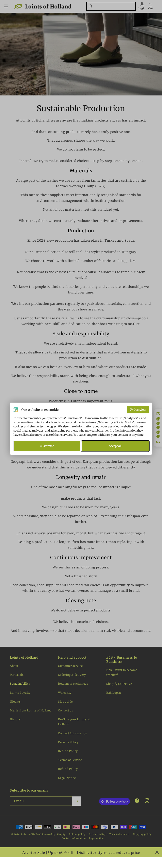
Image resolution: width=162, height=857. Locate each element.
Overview (140, 409)
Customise (47, 446)
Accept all (115, 446)
